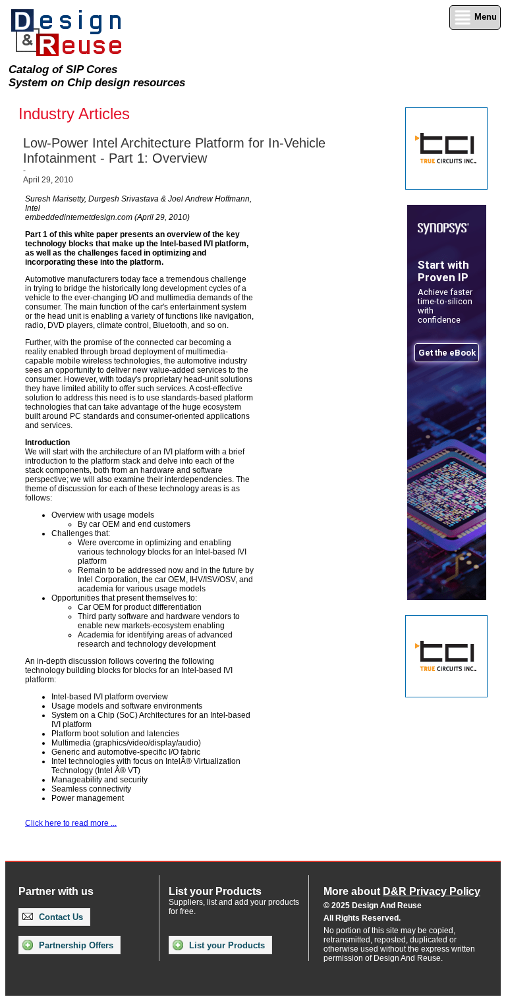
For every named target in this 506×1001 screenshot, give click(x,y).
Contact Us (59, 917)
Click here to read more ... (71, 823)
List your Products (225, 945)
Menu (484, 17)
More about (401, 891)
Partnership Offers (74, 945)
